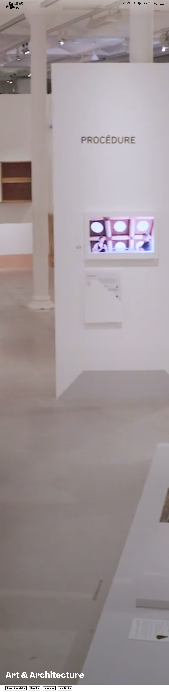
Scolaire (49, 688)
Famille (34, 688)
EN (149, 3)
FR (145, 3)
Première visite (16, 688)
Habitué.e (65, 688)
